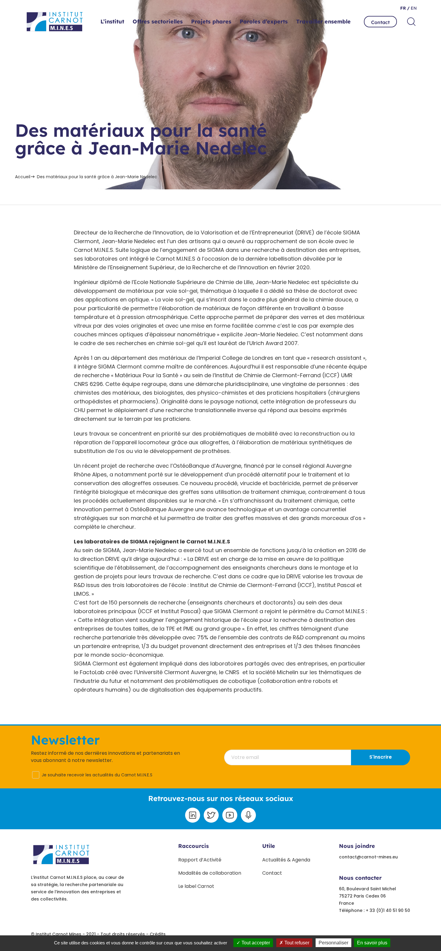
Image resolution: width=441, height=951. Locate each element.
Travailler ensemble (323, 21)
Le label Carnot (196, 886)
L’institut (112, 21)
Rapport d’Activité (199, 859)
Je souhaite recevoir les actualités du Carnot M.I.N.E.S (97, 775)
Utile (268, 845)
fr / (405, 8)
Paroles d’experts (264, 21)
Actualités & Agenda (286, 859)
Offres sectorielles (158, 21)
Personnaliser (333, 942)
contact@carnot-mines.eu (368, 857)
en (413, 8)
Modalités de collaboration (209, 873)
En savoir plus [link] (372, 942)
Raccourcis (193, 845)
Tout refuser (296, 942)
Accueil (22, 177)
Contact (380, 22)
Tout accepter (255, 942)
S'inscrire (380, 757)
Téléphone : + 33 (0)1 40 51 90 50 (374, 910)
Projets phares (211, 21)
